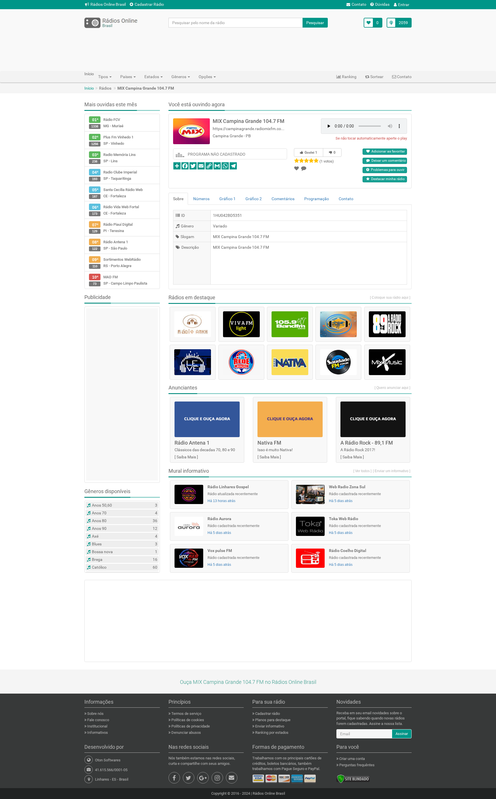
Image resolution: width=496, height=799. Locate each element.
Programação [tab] (316, 198)
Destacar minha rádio (387, 179)
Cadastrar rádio (267, 713)
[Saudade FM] (338, 362)
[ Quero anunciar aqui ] (392, 387)
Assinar (402, 734)
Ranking (348, 76)
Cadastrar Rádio (149, 4)
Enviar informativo (269, 726)
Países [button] (126, 76)
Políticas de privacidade (190, 726)
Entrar (403, 4)
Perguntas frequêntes (356, 765)
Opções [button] (206, 76)
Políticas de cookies (187, 720)
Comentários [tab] (283, 198)
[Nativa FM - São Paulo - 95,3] (290, 362)
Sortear (376, 76)
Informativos (97, 732)
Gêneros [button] (179, 76)
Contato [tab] (346, 198)
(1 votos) (326, 161)
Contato (359, 4)
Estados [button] (152, 76)
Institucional (96, 726)
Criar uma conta (351, 758)
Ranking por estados (271, 732)
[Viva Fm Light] (241, 324)
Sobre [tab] (178, 198)
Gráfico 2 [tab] (253, 198)
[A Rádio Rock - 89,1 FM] (387, 324)
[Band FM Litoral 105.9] (290, 324)
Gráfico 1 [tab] (227, 198)
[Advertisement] (248, 49)
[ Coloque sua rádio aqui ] (390, 297)
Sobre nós (95, 713)
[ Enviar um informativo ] (391, 471)
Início (89, 88)
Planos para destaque (272, 720)
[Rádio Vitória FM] (338, 324)
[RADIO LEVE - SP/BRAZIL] (192, 362)
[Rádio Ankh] (192, 324)
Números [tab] (201, 198)
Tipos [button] (103, 76)
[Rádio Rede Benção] (241, 362)
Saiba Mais (186, 457)
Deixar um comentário (388, 161)
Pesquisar (315, 22)
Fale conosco (97, 720)
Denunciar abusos (185, 732)
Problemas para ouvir (386, 170)
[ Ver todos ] (362, 471)
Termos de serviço (185, 713)
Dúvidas (382, 4)
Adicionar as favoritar (387, 151)
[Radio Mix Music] (387, 362)
